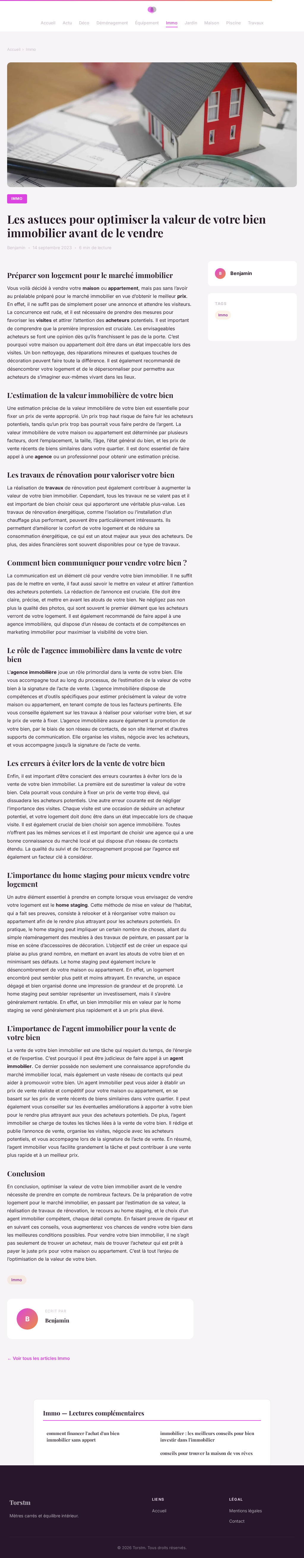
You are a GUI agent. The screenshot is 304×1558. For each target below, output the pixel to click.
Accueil (48, 22)
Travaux (256, 22)
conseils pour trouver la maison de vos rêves (206, 1453)
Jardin (191, 22)
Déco (84, 22)
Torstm (20, 1502)
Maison (211, 22)
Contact (237, 1521)
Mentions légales (245, 1510)
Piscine (233, 22)
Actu (67, 22)
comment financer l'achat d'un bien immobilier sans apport (83, 1436)
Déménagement (112, 22)
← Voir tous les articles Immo (38, 1358)
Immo (172, 22)
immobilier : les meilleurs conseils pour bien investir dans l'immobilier (207, 1436)
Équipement (147, 22)
